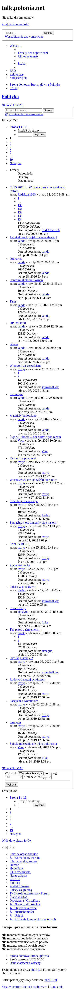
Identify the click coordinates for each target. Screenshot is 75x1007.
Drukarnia (16, 258)
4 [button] (10, 149)
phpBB (35, 969)
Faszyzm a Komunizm (24, 701)
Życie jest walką (20, 565)
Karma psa (16, 394)
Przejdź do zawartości (15, 24)
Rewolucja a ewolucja (24, 501)
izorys (21, 369)
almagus (23, 611)
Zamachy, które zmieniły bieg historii (33, 522)
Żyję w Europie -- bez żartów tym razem (35, 437)
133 (20, 216)
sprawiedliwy (50, 387)
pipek (21, 633)
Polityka (10, 96)
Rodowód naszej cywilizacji (27, 679)
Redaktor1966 (27, 194)
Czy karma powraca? (23, 458)
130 (20, 205)
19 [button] (11, 159)
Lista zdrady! (18, 608)
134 (20, 219)
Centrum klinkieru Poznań (26, 280)
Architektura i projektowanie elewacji (33, 237)
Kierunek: (30, 777)
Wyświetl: (11, 773)
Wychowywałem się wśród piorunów (33, 479)
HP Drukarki (18, 323)
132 (20, 212)
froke (45, 622)
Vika (21, 440)
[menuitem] (33, 52)
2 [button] (10, 141)
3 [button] (10, 145)
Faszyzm (15, 722)
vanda (21, 240)
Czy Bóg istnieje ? (21, 658)
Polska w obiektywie (23, 586)
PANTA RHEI (19, 544)
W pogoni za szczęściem (25, 365)
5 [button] (10, 152)
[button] (18, 127)
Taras (13, 301)
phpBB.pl (50, 980)
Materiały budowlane (23, 415)
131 (20, 208)
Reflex (46, 515)
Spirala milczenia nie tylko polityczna (33, 743)
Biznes (14, 344)
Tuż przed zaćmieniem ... (25, 629)
